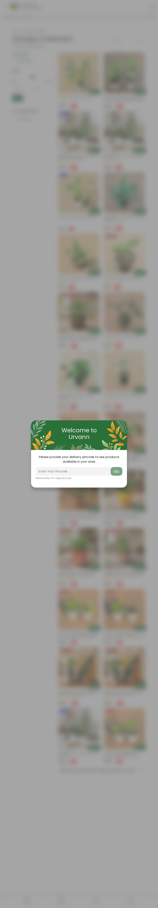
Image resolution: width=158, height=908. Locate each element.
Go (116, 471)
